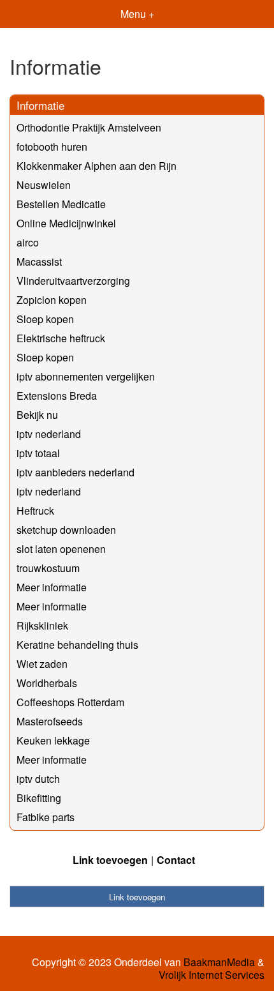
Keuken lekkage (53, 740)
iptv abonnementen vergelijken (86, 376)
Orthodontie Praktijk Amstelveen (89, 127)
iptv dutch (38, 778)
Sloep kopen (45, 319)
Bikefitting (39, 798)
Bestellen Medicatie (61, 204)
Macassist (39, 261)
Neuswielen (44, 185)
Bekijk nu (37, 414)
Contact (176, 859)
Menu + (137, 13)
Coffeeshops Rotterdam (70, 702)
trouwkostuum (48, 568)
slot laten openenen (61, 548)
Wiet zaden (42, 663)
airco (28, 242)
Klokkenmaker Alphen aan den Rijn (97, 165)
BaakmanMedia (219, 962)
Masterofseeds (50, 721)
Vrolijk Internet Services (211, 975)
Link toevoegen (110, 859)
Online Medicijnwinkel (66, 223)
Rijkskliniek (42, 625)
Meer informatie (52, 587)
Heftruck (35, 510)
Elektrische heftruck (61, 338)
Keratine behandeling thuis (77, 644)
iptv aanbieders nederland (75, 472)
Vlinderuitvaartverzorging (73, 280)
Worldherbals (47, 683)
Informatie (40, 105)
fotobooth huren (52, 146)
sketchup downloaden (66, 529)
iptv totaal (38, 453)
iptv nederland (49, 434)
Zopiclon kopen (52, 299)
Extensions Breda (57, 395)
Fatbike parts (46, 817)
